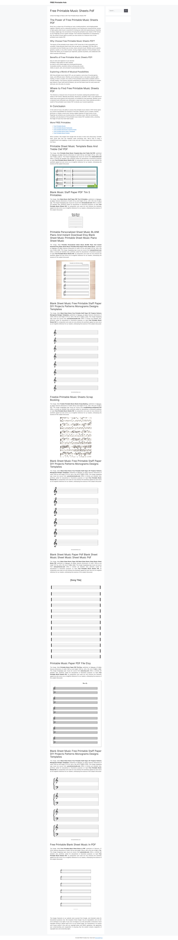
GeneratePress (99, 937)
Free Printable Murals (60, 126)
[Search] (126, 10)
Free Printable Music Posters (62, 133)
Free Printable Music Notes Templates (64, 131)
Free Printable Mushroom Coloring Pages (65, 129)
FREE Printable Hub (58, 2)
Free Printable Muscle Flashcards (63, 128)
